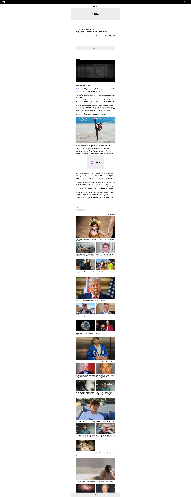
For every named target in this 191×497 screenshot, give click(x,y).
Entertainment (91, 1)
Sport (87, 26)
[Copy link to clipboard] (88, 35)
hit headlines (96, 94)
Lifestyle (97, 1)
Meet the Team (103, 1)
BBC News (78, 88)
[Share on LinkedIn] (91, 35)
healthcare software (80, 209)
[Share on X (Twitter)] (94, 35)
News (86, 1)
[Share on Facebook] (97, 35)
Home (77, 26)
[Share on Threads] (100, 35)
